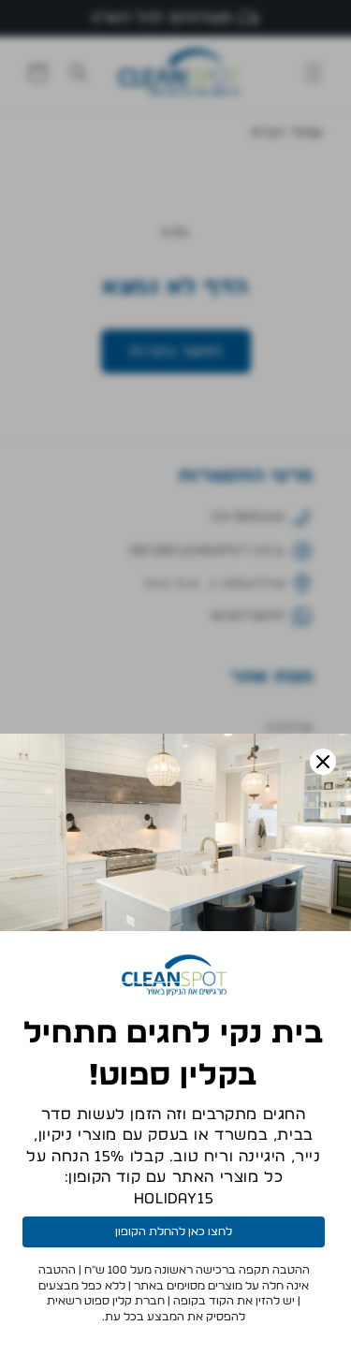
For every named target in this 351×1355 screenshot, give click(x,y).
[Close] (323, 762)
